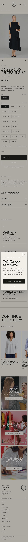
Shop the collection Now (14, 281)
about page (17, 272)
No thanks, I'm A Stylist (9, 285)
